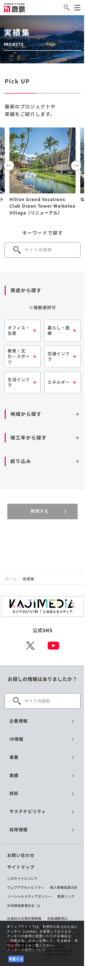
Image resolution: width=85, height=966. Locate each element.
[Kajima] (14, 7)
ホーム (11, 579)
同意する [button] (16, 959)
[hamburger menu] (77, 8)
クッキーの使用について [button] (26, 950)
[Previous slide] (9, 165)
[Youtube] (53, 646)
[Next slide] (76, 165)
